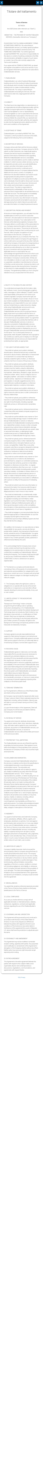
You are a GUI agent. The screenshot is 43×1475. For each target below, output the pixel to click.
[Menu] (41, 2)
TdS (19, 977)
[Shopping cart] (38, 2)
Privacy (23, 977)
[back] (1, 2)
